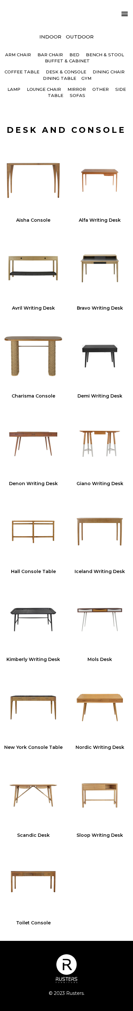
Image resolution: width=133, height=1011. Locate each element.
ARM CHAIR (18, 54)
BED (74, 54)
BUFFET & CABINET (67, 60)
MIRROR (76, 89)
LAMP (13, 89)
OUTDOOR (80, 37)
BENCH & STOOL (105, 54)
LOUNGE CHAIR (44, 89)
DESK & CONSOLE (66, 71)
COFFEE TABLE (22, 71)
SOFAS (77, 95)
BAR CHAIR (50, 54)
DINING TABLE (59, 78)
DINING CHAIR (109, 71)
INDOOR (50, 37)
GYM (86, 78)
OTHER (100, 89)
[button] (124, 13)
